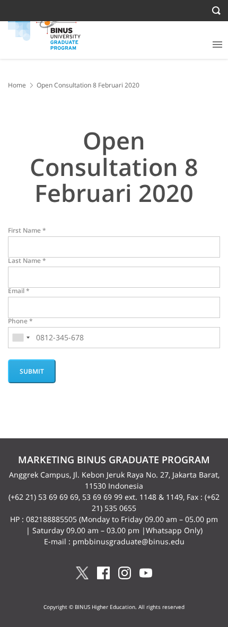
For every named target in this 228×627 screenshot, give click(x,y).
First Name (27, 230)
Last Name (27, 261)
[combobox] (20, 338)
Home (17, 85)
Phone (20, 321)
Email (19, 291)
